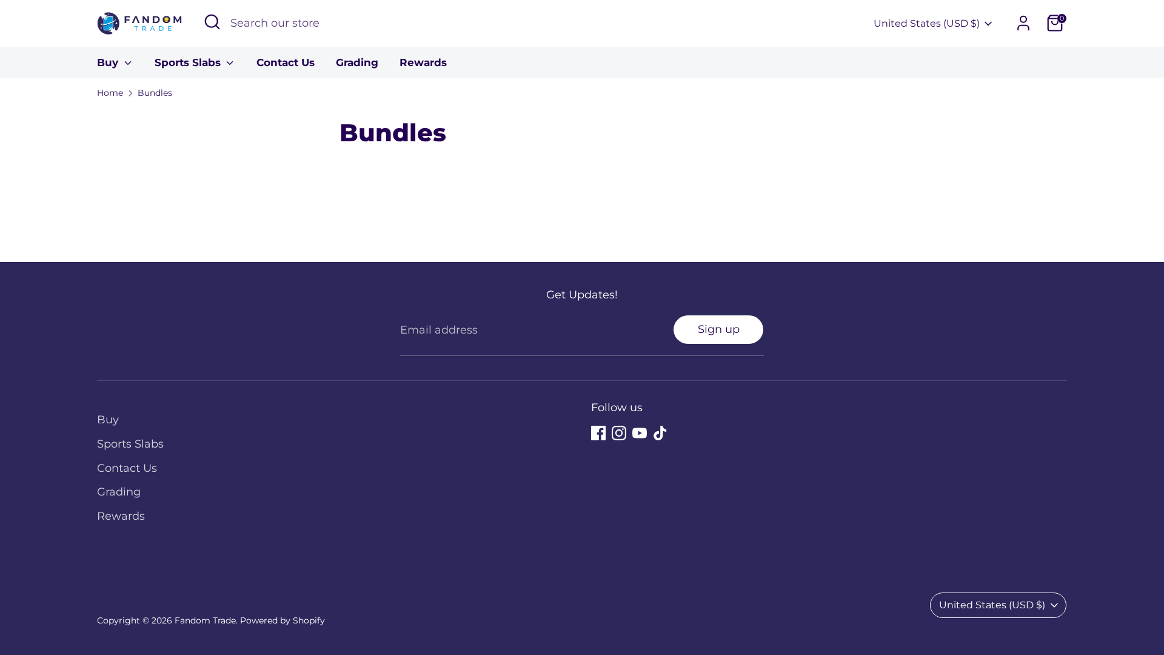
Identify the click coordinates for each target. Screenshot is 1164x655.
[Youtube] (639, 433)
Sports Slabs (189, 62)
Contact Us (285, 62)
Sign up (719, 329)
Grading (357, 62)
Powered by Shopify (282, 620)
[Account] (1023, 23)
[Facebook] (598, 433)
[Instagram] (619, 433)
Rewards (423, 62)
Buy (109, 62)
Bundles (155, 93)
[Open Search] (212, 22)
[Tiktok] (660, 433)
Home (110, 93)
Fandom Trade (205, 620)
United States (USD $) (927, 23)
